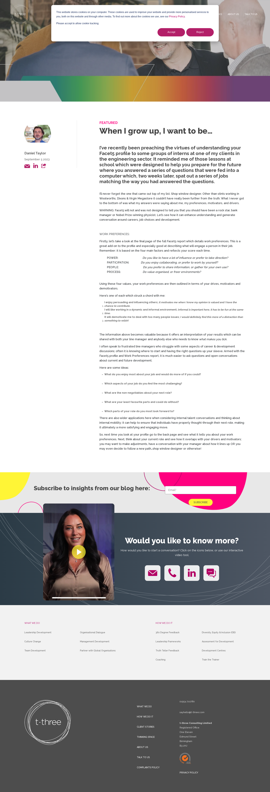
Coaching (160, 659)
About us (233, 14)
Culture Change (32, 641)
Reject (200, 32)
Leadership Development (37, 632)
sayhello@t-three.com (192, 712)
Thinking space (146, 737)
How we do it (145, 716)
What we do (144, 706)
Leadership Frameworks (168, 641)
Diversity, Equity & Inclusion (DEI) (219, 632)
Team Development (35, 650)
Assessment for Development (218, 641)
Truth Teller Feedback (167, 650)
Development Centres (214, 650)
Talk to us (251, 14)
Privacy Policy (177, 16)
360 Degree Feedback (167, 632)
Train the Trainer (210, 659)
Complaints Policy (148, 767)
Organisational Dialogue (92, 632)
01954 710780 (187, 701)
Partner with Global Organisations (98, 650)
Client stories (145, 727)
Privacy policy (189, 772)
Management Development (94, 641)
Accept (171, 32)
